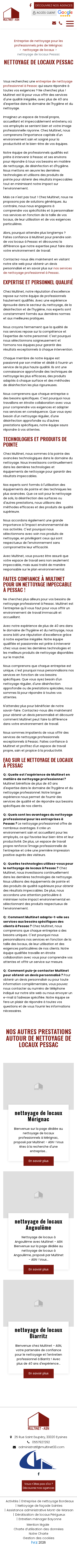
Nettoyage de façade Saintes (40, 1506)
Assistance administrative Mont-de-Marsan (40, 1510)
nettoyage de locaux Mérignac (38, 1116)
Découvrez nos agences (54, 5)
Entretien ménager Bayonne (40, 1519)
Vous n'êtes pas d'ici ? (38, 1486)
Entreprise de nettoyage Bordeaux (47, 1501)
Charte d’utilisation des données (39, 1529)
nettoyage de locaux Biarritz (38, 1333)
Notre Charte (38, 1533)
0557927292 (40, 1442)
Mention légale (38, 1524)
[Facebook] (30, 5)
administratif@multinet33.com (41, 1447)
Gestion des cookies (38, 1538)
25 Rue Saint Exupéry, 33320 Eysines (40, 1437)
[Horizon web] (34, 1542)
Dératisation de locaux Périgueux (40, 1514)
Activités (12, 1501)
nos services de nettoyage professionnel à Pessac (37, 270)
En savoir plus (39, 1161)
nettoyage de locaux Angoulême (38, 1224)
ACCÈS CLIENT (46, 13)
